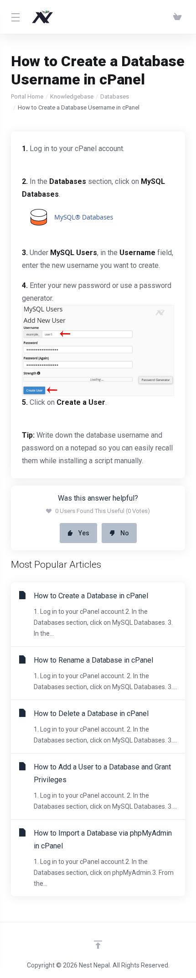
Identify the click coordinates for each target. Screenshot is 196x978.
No (124, 533)
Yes (83, 533)
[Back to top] (98, 944)
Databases (114, 96)
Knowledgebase (71, 96)
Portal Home (27, 96)
